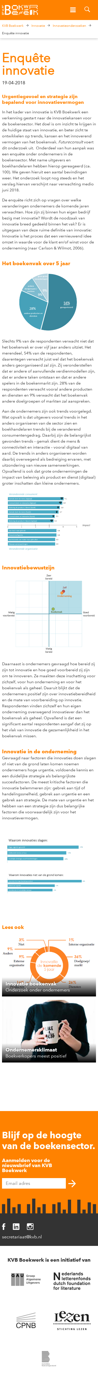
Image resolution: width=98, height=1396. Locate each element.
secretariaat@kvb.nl (22, 1237)
